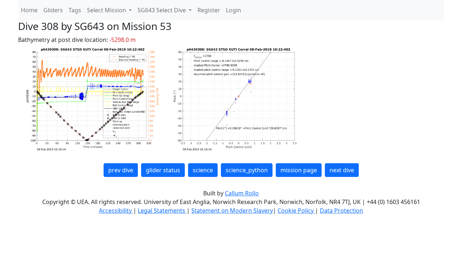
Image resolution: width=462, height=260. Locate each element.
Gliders (53, 10)
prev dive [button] (120, 170)
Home (29, 10)
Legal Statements (162, 210)
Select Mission (107, 10)
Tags (75, 10)
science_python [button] (247, 170)
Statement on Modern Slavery (232, 210)
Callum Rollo (242, 193)
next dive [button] (342, 170)
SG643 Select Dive (162, 10)
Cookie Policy (296, 210)
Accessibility (116, 210)
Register (208, 10)
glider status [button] (163, 170)
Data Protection (341, 210)
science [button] (203, 170)
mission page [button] (298, 170)
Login (233, 10)
